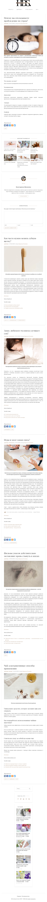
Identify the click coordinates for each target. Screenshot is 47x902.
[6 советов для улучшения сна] (10, 157)
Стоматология (21, 320)
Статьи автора (23, 196)
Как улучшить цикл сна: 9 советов (12, 415)
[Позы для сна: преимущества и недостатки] (36, 144)
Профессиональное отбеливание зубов (14, 308)
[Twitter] (15, 125)
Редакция (19, 896)
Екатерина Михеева (23, 23)
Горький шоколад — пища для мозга (13, 527)
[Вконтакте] (5, 125)
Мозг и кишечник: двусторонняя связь (13, 524)
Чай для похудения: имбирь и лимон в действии (15, 765)
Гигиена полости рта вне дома (11, 306)
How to (6, 320)
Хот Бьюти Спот (15, 899)
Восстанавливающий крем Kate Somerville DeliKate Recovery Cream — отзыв (23, 835)
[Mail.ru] (10, 125)
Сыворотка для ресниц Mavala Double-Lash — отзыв (22, 866)
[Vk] (29, 799)
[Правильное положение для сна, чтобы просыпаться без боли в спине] (23, 157)
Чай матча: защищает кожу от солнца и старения (16, 763)
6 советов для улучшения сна (9, 163)
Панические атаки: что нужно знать (13, 643)
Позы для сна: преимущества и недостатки (34, 150)
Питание (10, 671)
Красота (10, 9)
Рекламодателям (25, 896)
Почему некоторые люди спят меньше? (36, 163)
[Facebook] (7, 125)
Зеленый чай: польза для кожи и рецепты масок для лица (17, 767)
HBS (37, 9)
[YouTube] (23, 799)
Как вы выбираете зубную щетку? (12, 305)
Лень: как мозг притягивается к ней (12, 526)
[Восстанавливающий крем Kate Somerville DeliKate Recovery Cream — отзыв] (23, 828)
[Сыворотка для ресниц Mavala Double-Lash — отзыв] (23, 859)
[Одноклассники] (12, 125)
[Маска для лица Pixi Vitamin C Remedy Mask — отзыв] (23, 875)
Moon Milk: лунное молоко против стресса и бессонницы (23, 150)
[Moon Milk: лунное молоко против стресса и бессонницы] (23, 144)
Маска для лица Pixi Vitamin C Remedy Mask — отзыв (23, 880)
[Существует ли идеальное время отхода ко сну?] (10, 144)
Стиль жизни (28, 9)
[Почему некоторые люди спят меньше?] (36, 157)
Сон (5, 128)
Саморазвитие (13, 542)
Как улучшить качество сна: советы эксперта (15, 417)
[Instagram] (26, 799)
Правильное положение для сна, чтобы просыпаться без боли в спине (22, 164)
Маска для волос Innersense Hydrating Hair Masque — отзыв (23, 850)
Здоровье (19, 9)
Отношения (7, 429)
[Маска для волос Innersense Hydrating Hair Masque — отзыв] (23, 844)
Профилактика (13, 320)
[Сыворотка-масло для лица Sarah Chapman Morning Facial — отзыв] (23, 812)
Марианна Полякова (23, 243)
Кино (6, 655)
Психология (11, 336)
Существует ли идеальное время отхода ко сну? (10, 149)
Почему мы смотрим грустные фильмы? (14, 641)
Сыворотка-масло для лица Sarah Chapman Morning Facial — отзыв (23, 819)
